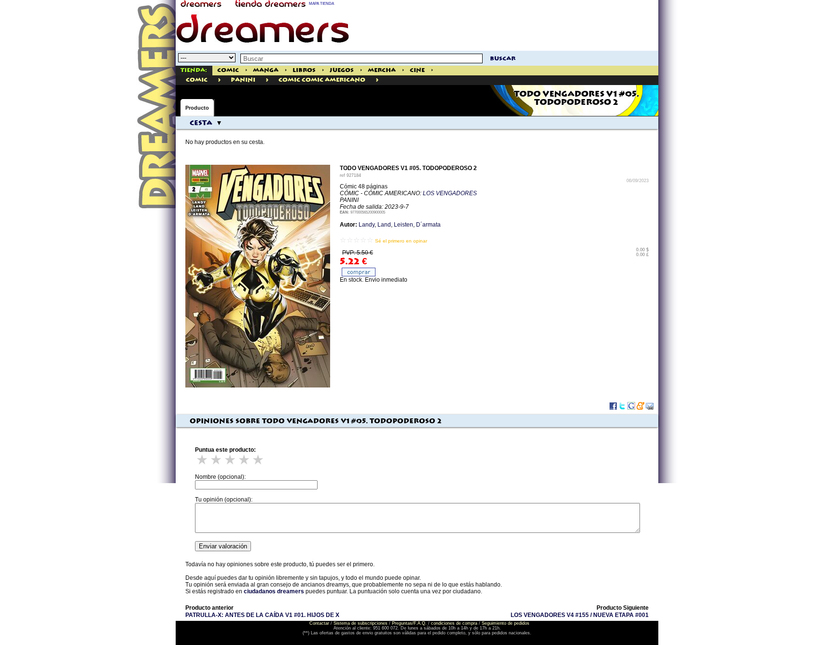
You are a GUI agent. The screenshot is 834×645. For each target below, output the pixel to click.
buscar (502, 58)
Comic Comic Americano (321, 80)
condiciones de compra (454, 623)
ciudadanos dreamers (274, 591)
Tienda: (194, 70)
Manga (265, 70)
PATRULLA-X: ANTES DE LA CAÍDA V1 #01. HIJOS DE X (262, 615)
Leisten (403, 224)
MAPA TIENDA (321, 3)
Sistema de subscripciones (361, 623)
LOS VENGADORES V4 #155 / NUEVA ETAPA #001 (580, 615)
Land (384, 224)
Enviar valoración (223, 546)
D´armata (428, 224)
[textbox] (361, 58)
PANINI (243, 80)
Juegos (342, 70)
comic (197, 80)
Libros (304, 70)
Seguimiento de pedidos (505, 623)
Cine (417, 70)
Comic (228, 70)
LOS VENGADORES (450, 193)
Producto (197, 108)
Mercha (382, 70)
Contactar (319, 623)
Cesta (201, 123)
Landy (367, 224)
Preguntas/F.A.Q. (409, 623)
